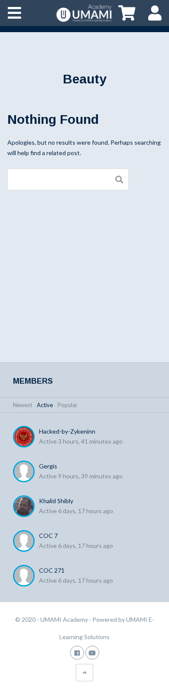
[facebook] (77, 652)
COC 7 (48, 535)
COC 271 (52, 570)
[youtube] (92, 652)
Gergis (48, 466)
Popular (68, 404)
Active (45, 404)
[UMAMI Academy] (84, 13)
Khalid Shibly (56, 500)
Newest (22, 404)
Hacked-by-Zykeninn (67, 431)
